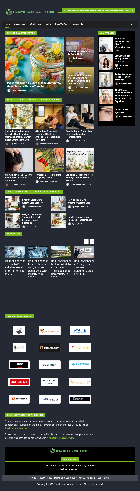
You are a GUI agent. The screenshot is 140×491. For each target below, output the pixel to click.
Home (7, 24)
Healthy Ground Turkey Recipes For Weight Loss (58, 220)
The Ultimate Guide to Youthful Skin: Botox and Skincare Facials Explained (106, 96)
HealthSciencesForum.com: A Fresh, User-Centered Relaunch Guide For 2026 (84, 267)
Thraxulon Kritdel (77, 141)
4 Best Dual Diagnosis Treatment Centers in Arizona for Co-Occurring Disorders (49, 116)
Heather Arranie (78, 58)
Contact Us (78, 24)
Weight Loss (35, 24)
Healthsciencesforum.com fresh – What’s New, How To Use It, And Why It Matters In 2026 (38, 269)
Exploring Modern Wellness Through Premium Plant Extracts (80, 160)
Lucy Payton (14, 143)
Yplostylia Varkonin (19, 90)
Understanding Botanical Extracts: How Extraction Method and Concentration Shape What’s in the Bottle (19, 116)
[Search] (131, 24)
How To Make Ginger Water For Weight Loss (58, 203)
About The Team (62, 24)
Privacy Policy (45, 477)
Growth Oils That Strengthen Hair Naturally (106, 62)
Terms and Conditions (65, 477)
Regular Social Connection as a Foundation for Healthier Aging (80, 116)
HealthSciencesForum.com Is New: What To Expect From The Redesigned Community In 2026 (61, 269)
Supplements (20, 24)
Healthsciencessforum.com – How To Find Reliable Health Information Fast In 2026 (15, 267)
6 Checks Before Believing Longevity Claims (49, 160)
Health (48, 24)
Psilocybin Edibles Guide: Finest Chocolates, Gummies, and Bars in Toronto (34, 65)
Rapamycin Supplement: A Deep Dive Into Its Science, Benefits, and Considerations (80, 79)
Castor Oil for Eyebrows (106, 113)
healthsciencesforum (16, 428)
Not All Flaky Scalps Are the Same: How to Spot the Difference (19, 160)
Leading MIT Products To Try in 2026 (79, 53)
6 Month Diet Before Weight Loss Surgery (12, 203)
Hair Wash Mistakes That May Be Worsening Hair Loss (106, 44)
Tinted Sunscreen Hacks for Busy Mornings (106, 79)
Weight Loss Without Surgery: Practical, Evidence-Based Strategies (12, 220)
